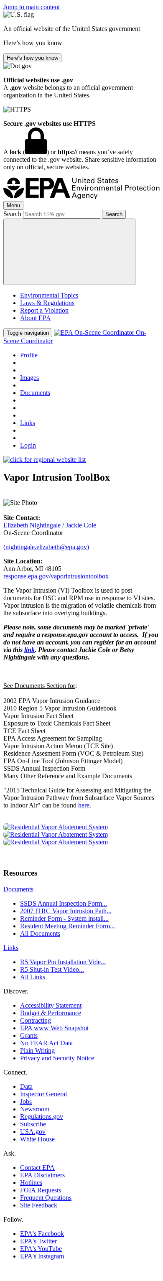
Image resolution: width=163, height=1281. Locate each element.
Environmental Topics (49, 295)
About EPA (35, 317)
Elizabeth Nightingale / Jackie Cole (49, 525)
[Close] (69, 252)
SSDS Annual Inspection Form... (63, 903)
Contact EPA (37, 1167)
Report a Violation (44, 310)
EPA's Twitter (38, 1241)
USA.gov (33, 1131)
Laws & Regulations (47, 302)
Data (26, 1086)
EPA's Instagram (42, 1256)
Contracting (35, 1020)
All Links (32, 976)
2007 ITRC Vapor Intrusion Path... (66, 910)
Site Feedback (38, 1205)
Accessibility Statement (51, 1005)
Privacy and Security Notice (57, 1058)
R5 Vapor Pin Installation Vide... (63, 961)
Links (27, 422)
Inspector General (43, 1094)
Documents (35, 392)
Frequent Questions (45, 1197)
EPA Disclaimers (42, 1175)
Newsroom (34, 1109)
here (83, 805)
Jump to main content (31, 6)
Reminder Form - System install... (64, 918)
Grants (29, 1035)
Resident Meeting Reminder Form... (67, 926)
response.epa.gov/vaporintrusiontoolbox (56, 576)
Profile (29, 355)
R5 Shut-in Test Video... (52, 969)
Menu (13, 205)
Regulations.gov (41, 1116)
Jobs (26, 1101)
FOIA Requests (40, 1190)
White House (37, 1139)
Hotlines (31, 1182)
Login (28, 445)
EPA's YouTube (41, 1248)
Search (12, 213)
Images (29, 377)
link (29, 649)
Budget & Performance (50, 1012)
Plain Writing (37, 1050)
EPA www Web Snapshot (54, 1027)
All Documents (40, 933)
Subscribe (33, 1124)
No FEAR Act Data (46, 1043)
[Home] (81, 197)
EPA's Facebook (42, 1233)
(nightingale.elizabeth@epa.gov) (46, 546)
